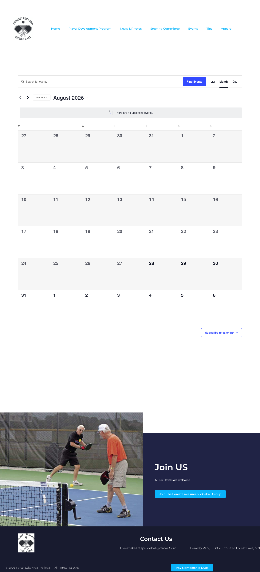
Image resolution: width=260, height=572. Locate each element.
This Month (41, 97)
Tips (209, 28)
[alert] (131, 112)
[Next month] (28, 97)
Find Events (194, 81)
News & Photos (131, 28)
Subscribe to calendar (219, 332)
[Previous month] (20, 97)
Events (193, 28)
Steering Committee (165, 28)
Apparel (226, 28)
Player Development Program (90, 28)
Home (55, 28)
